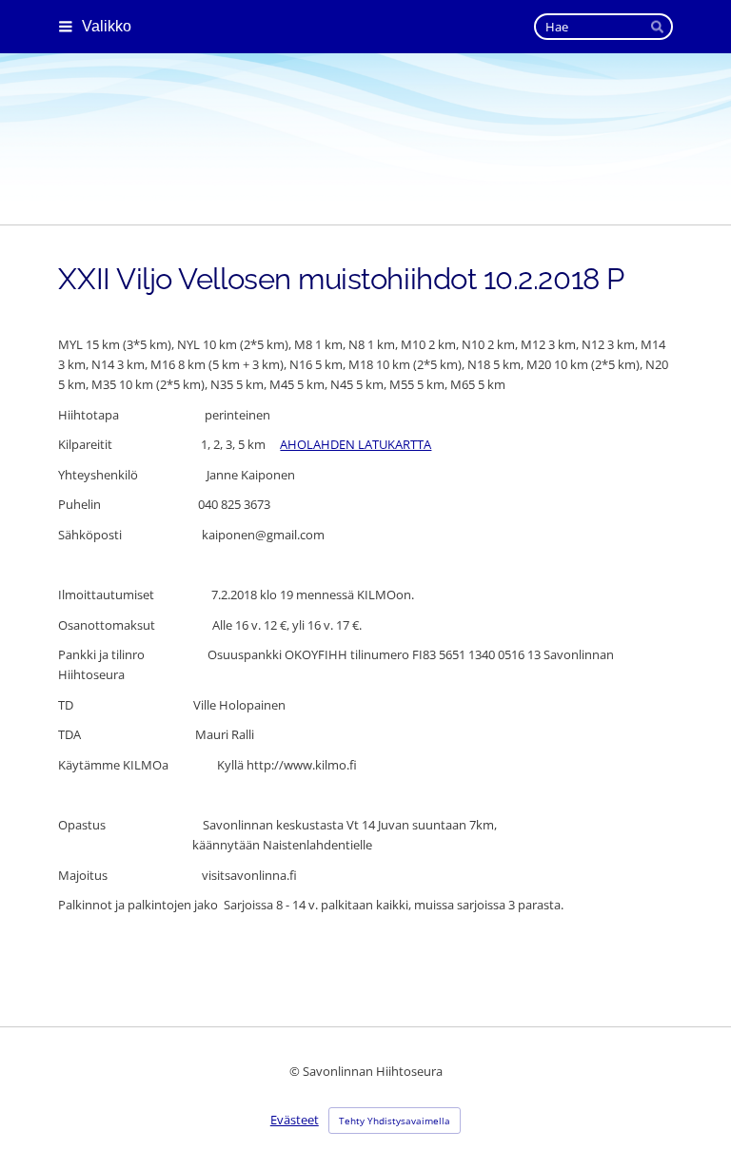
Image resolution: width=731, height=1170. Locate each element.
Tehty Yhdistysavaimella (394, 1120)
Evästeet (294, 1119)
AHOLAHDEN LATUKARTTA (355, 444)
